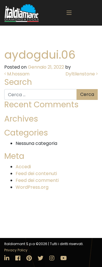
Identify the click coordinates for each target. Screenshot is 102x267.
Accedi (23, 166)
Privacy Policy (15, 250)
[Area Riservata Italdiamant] (22, 12)
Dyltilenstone (80, 74)
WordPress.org (32, 187)
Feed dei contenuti (36, 173)
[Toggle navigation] (69, 13)
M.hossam (17, 74)
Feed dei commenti (37, 180)
